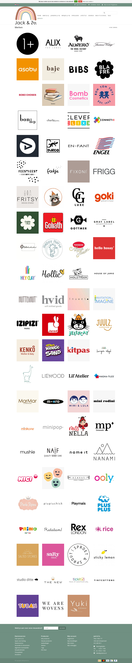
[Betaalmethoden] (99, 660)
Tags (42, 648)
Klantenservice (19, 643)
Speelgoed (75, 15)
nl (15, 4)
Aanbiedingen (45, 643)
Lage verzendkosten (81, 4)
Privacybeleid (18, 652)
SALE (109, 15)
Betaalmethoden (20, 650)
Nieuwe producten (46, 641)
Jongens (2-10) (55, 15)
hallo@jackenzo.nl (101, 653)
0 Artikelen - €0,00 (95, 4)
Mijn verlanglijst (71, 645)
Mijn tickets (70, 643)
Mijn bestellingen (72, 641)
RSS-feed (43, 650)
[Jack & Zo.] (26, 15)
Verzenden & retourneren (22, 645)
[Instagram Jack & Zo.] (115, 628)
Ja (76, 1)
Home (39, 15)
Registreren (70, 638)
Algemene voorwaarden (22, 648)
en (18, 4)
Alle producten (45, 638)
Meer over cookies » (88, 1)
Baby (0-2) (46, 15)
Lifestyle (83, 15)
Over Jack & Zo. (19, 638)
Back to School (100, 15)
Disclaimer (18, 654)
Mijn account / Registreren (110, 4)
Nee (80, 1)
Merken (40, 18)
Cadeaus (91, 15)
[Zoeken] (104, 12)
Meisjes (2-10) (66, 15)
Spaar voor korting (20, 641)
